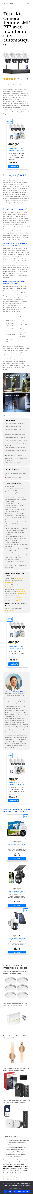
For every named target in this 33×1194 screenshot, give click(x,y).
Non (10, 1191)
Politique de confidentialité (21, 1191)
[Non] (31, 1188)
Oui (5, 1191)
